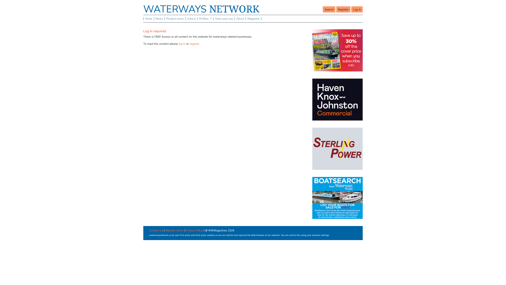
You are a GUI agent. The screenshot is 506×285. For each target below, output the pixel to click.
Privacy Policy (194, 230)
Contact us (156, 230)
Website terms (174, 230)
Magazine (253, 18)
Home (148, 18)
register (194, 43)
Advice (191, 18)
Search (329, 9)
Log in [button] (357, 9)
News (159, 18)
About (240, 18)
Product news (175, 18)
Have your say (224, 18)
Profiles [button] (204, 18)
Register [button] (343, 9)
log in (182, 43)
